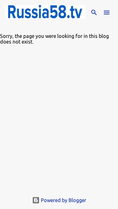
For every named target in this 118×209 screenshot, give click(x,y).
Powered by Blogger (63, 200)
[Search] (94, 12)
